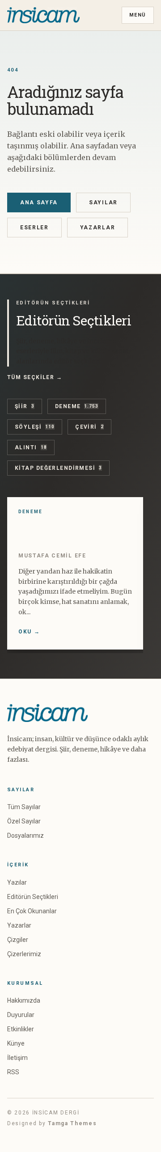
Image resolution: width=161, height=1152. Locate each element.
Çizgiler (17, 939)
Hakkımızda (23, 1000)
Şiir (24, 406)
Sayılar (103, 202)
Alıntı (31, 447)
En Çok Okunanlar (32, 911)
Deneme (77, 406)
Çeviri (89, 427)
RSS (13, 1072)
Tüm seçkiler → (34, 377)
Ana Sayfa (39, 202)
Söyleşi (35, 427)
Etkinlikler (20, 1029)
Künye (16, 1043)
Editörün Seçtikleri (32, 896)
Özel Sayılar (24, 821)
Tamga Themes (72, 1123)
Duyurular (20, 1014)
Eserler (34, 227)
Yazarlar (97, 227)
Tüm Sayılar (24, 806)
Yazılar (17, 882)
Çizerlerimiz (24, 954)
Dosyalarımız (25, 835)
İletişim (17, 1057)
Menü (137, 15)
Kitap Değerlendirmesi (58, 468)
